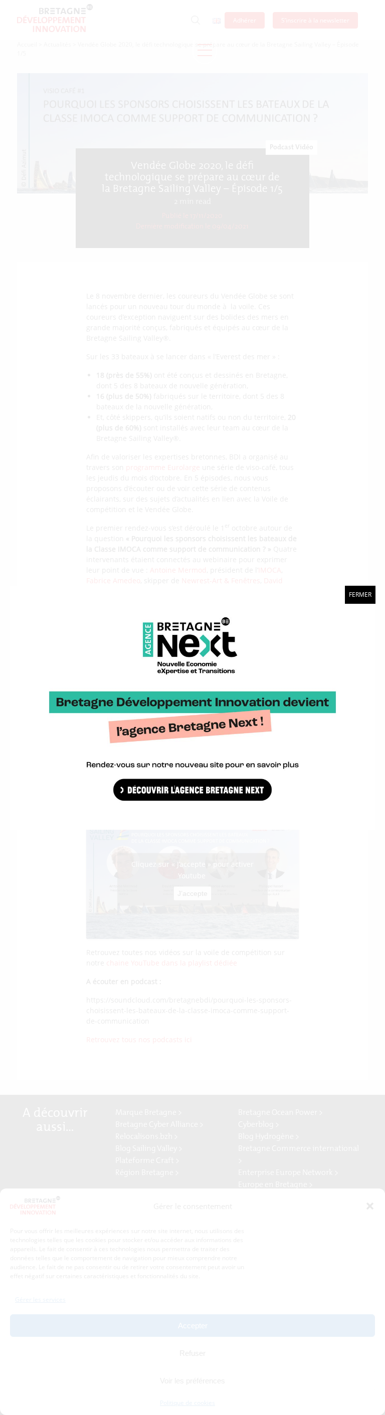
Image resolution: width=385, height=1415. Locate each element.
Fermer (360, 594)
